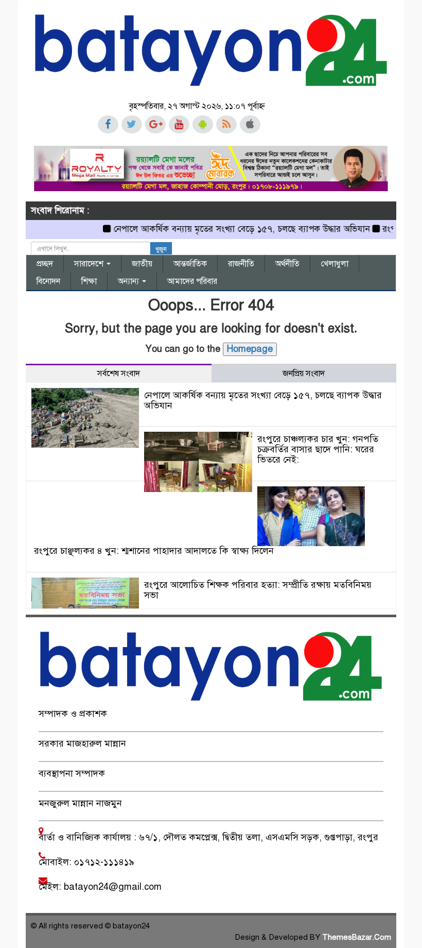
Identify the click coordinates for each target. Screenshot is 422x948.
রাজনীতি (241, 264)
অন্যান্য (129, 281)
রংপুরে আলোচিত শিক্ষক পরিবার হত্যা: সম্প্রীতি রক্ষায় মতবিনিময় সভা (258, 590)
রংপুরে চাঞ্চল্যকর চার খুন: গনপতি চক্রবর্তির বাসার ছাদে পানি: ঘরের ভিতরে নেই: (317, 449)
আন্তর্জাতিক (190, 264)
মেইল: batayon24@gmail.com (100, 886)
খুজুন (161, 249)
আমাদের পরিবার (192, 281)
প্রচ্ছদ (45, 264)
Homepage (250, 348)
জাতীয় (142, 264)
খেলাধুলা (334, 264)
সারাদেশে (90, 264)
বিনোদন (48, 281)
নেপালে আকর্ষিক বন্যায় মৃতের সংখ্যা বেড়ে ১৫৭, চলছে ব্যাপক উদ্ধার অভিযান (230, 229)
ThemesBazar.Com (356, 937)
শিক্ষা (89, 281)
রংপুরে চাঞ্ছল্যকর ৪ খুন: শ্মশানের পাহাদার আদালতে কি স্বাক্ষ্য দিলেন (154, 550)
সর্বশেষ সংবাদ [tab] (118, 373)
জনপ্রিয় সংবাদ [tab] (304, 373)
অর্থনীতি (287, 264)
